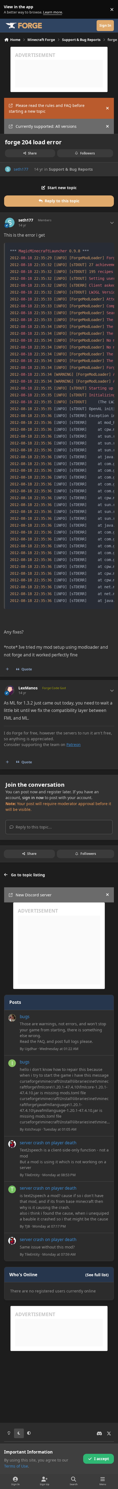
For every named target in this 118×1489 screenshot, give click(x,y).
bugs (24, 1017)
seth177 (21, 169)
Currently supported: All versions (46, 126)
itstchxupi (33, 1129)
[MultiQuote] (7, 669)
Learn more (10, 9)
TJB (27, 1226)
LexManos (28, 688)
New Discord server (34, 894)
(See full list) (97, 1274)
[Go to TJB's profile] (12, 1189)
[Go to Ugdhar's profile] (12, 1018)
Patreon (73, 744)
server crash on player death (48, 1143)
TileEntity (32, 1174)
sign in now (33, 797)
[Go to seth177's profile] (8, 169)
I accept (101, 1458)
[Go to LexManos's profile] (10, 690)
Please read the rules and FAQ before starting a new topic (47, 108)
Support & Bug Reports (71, 169)
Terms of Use (16, 1466)
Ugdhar (31, 1048)
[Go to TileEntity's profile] (12, 1144)
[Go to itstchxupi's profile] (12, 1063)
